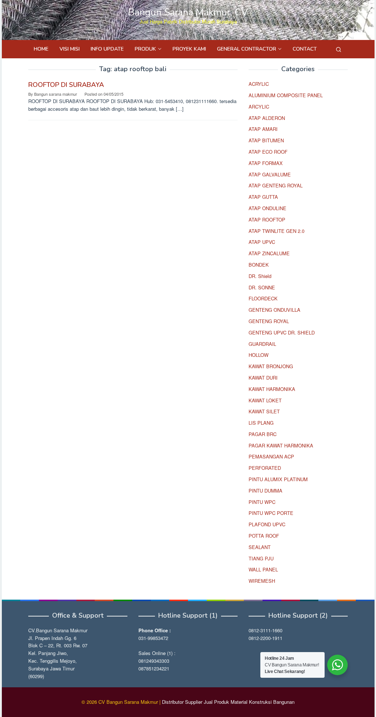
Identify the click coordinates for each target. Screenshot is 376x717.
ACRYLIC (259, 83)
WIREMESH (262, 580)
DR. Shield (260, 275)
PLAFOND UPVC (267, 524)
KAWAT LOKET (265, 400)
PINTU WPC (262, 501)
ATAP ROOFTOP (267, 219)
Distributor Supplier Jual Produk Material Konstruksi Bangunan (228, 701)
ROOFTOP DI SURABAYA (66, 84)
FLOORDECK (263, 298)
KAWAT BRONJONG (271, 366)
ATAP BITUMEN (266, 140)
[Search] (338, 49)
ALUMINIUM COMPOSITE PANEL (286, 95)
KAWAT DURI (263, 377)
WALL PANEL (263, 569)
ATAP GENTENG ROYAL (276, 185)
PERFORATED (265, 467)
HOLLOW (258, 354)
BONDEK (259, 264)
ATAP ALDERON (267, 117)
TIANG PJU (261, 558)
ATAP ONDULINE (267, 208)
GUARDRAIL (262, 343)
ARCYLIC (259, 106)
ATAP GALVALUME (270, 174)
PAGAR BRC (262, 434)
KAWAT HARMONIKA (272, 388)
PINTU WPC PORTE (271, 512)
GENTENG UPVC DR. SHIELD (282, 332)
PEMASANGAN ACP (271, 456)
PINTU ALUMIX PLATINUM (278, 479)
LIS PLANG (261, 422)
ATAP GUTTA (263, 196)
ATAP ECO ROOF (268, 151)
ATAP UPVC (262, 241)
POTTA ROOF (264, 535)
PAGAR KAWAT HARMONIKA (281, 445)
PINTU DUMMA (265, 490)
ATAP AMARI (263, 128)
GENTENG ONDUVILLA (274, 309)
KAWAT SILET (264, 411)
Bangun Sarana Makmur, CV (188, 12)
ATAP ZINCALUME (269, 253)
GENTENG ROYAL (269, 321)
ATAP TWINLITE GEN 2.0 (276, 230)
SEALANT (260, 547)
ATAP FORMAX (266, 163)
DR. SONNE (262, 287)
